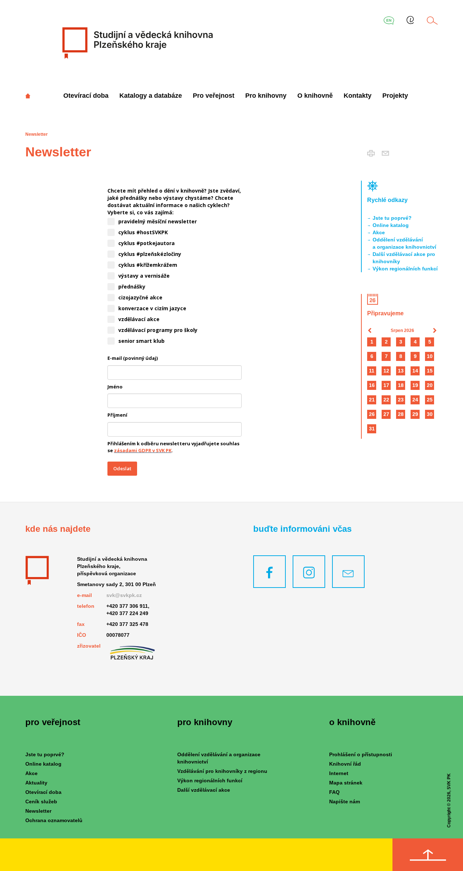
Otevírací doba (86, 95)
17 (386, 385)
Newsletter (38, 811)
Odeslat (122, 468)
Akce (379, 232)
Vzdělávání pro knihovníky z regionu (222, 771)
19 (415, 385)
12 (386, 371)
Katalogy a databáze (150, 95)
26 (372, 414)
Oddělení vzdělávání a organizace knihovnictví (404, 243)
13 (401, 371)
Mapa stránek (345, 783)
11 (371, 371)
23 (401, 400)
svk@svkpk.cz (124, 595)
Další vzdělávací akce (203, 790)
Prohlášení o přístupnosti (360, 754)
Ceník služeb (41, 801)
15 (430, 371)
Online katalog (391, 225)
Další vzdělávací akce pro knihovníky (404, 257)
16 (372, 385)
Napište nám (344, 801)
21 (372, 400)
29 (415, 414)
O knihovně (315, 95)
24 (415, 400)
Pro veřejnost (213, 95)
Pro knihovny (265, 95)
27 (386, 414)
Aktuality (36, 783)
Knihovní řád (345, 764)
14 (415, 371)
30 (430, 414)
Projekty (395, 95)
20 (430, 385)
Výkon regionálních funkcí (405, 269)
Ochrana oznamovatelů (53, 820)
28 (401, 414)
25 (430, 400)
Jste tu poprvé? (392, 218)
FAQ (334, 792)
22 (386, 400)
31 (372, 429)
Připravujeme (385, 313)
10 (430, 356)
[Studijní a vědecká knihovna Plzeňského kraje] (136, 43)
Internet (338, 773)
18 (401, 385)
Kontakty (357, 95)
